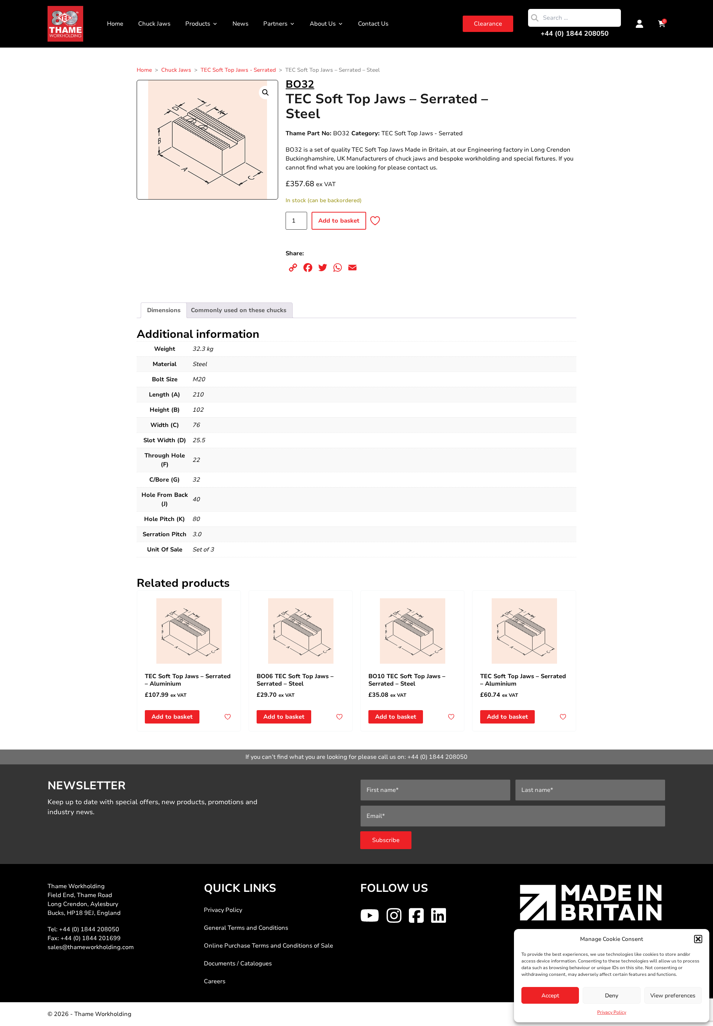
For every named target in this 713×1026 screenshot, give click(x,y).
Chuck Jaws (154, 24)
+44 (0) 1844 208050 (575, 33)
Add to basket (338, 221)
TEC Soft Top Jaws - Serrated (238, 70)
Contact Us (373, 24)
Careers (214, 981)
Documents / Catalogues (238, 963)
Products (197, 24)
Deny (611, 995)
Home (115, 24)
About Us (323, 24)
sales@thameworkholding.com (91, 947)
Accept (550, 995)
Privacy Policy (611, 1012)
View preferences (673, 995)
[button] (698, 939)
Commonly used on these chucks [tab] (238, 310)
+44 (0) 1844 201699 (91, 938)
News (240, 24)
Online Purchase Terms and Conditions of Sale (268, 946)
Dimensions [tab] (163, 310)
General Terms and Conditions (246, 928)
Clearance (488, 24)
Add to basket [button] (172, 717)
